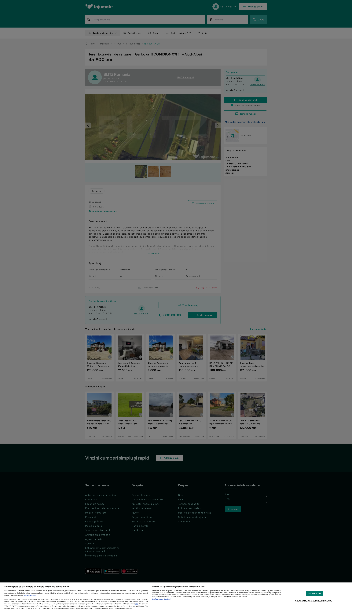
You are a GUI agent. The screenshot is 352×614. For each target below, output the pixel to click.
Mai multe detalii (30, 595)
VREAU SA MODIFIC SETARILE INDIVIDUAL (313, 601)
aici (136, 604)
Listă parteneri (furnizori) (161, 599)
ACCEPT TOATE (314, 593)
